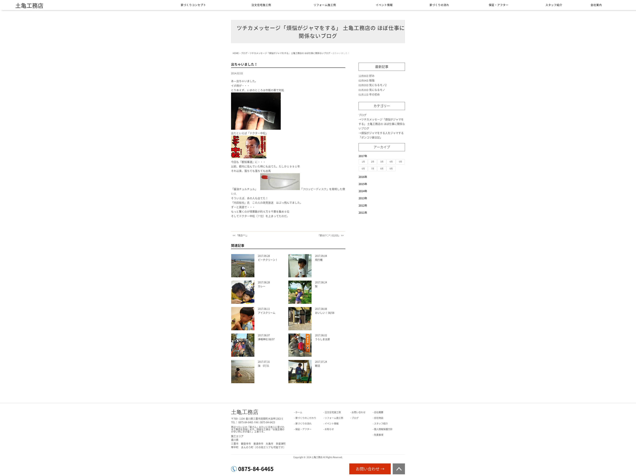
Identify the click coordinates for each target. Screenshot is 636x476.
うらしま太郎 (322, 339)
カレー (261, 286)
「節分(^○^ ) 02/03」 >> (331, 235)
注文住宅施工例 (261, 5)
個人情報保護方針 (383, 429)
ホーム (298, 412)
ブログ (363, 115)
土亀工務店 (29, 5)
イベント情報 (384, 5)
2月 (372, 162)
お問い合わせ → (370, 469)
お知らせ (329, 429)
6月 (363, 169)
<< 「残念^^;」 (240, 235)
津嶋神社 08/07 (266, 339)
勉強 (371, 80)
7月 (372, 169)
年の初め (374, 94)
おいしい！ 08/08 (324, 313)
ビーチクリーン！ (268, 260)
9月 (391, 169)
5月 (400, 162)
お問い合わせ (359, 412)
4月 (391, 162)
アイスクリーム (266, 313)
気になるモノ (377, 90)
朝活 (317, 365)
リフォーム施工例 (325, 5)
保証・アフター (498, 5)
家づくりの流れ (439, 5)
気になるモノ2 (378, 85)
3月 (381, 162)
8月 (381, 169)
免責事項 (378, 435)
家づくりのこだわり (305, 418)
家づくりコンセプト (193, 5)
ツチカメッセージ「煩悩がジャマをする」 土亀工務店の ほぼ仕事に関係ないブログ (382, 124)
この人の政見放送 (264, 202)
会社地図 (378, 418)
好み (371, 75)
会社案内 (596, 5)
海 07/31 (263, 365)
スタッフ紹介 (553, 5)
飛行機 (318, 260)
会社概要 (378, 412)
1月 (363, 162)
